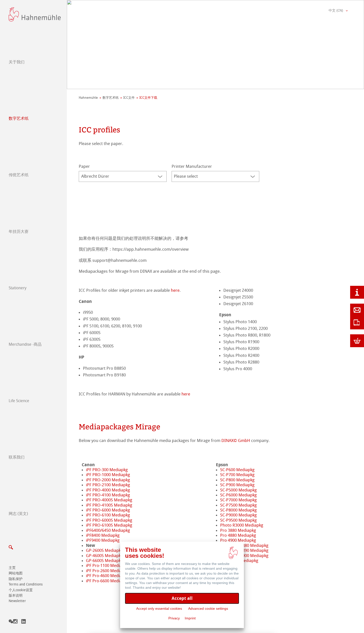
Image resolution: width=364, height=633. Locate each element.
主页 (12, 568)
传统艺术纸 (18, 174)
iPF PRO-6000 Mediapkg (108, 510)
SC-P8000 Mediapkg (238, 510)
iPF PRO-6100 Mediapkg (108, 514)
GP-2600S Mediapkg (104, 550)
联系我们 (17, 457)
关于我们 (17, 62)
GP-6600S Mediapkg (104, 560)
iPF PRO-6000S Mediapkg (109, 520)
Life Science (19, 400)
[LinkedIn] (23, 622)
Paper (84, 166)
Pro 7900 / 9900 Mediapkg (244, 555)
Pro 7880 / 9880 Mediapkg (244, 545)
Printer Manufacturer (192, 166)
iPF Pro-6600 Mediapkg (107, 580)
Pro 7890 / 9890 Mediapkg (244, 550)
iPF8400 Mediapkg (103, 535)
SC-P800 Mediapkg (237, 479)
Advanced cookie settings (208, 608)
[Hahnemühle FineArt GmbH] (35, 14)
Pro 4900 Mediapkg (238, 540)
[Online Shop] (357, 340)
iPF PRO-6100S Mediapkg (109, 525)
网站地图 (16, 573)
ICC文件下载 (148, 97)
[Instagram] (15, 622)
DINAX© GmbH (235, 440)
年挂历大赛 (18, 231)
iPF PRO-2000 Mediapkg (108, 479)
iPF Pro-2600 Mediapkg (107, 570)
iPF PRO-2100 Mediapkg (108, 484)
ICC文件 (129, 97)
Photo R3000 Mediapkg (241, 525)
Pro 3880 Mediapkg (238, 530)
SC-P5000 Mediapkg (238, 489)
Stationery (17, 288)
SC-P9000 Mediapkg (238, 514)
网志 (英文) (18, 513)
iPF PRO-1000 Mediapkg (108, 474)
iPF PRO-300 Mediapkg (107, 469)
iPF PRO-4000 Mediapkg (108, 489)
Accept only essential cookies (159, 608)
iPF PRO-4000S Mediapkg (109, 499)
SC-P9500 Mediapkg (238, 520)
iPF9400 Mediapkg (103, 540)
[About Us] (357, 292)
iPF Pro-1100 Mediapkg (107, 565)
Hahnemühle (88, 97)
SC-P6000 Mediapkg (238, 494)
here (175, 290)
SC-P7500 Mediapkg (238, 505)
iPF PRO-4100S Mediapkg (109, 505)
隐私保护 (16, 579)
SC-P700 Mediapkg (237, 474)
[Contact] (357, 310)
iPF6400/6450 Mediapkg (108, 530)
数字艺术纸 (18, 118)
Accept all (182, 598)
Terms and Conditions (26, 584)
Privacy (174, 618)
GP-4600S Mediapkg (104, 555)
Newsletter (17, 601)
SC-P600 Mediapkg (237, 469)
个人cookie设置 (21, 590)
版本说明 (16, 595)
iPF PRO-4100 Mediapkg (108, 494)
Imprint (190, 618)
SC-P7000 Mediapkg (238, 499)
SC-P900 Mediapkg (237, 484)
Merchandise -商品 (25, 344)
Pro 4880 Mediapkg (238, 535)
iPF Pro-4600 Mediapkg (107, 575)
